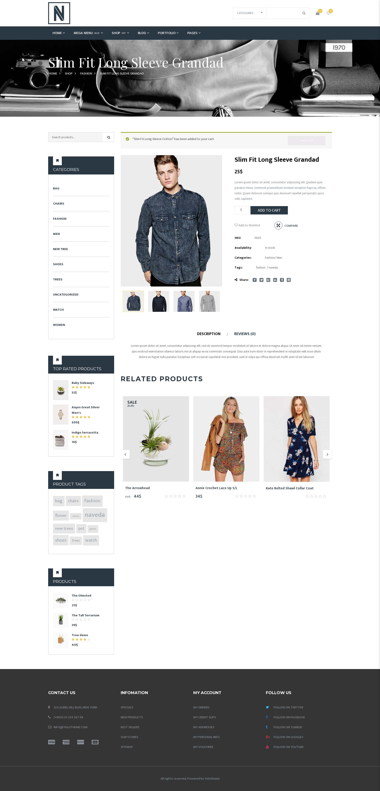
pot (81, 528)
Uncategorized (66, 294)
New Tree (60, 249)
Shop (119, 33)
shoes (60, 540)
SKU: (238, 237)
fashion (92, 501)
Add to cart (269, 210)
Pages (192, 33)
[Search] (109, 137)
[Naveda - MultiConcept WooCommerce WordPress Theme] (59, 13)
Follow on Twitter (288, 707)
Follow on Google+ (289, 737)
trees (76, 540)
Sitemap (127, 747)
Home (57, 33)
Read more (302, 488)
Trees (57, 279)
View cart (306, 140)
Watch (58, 309)
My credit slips (204, 717)
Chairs (58, 203)
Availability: (243, 247)
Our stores (129, 737)
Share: (244, 279)
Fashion (86, 73)
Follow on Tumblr (288, 727)
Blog (142, 33)
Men (56, 234)
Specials (127, 707)
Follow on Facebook (289, 717)
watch (91, 540)
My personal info (206, 737)
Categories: (243, 257)
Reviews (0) (245, 334)
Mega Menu (86, 33)
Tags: (239, 267)
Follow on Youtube (289, 747)
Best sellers (130, 727)
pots (93, 529)
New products (132, 717)
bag (58, 501)
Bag (56, 188)
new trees (64, 528)
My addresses (203, 727)
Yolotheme (212, 778)
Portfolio (166, 33)
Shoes (58, 264)
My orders (201, 707)
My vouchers (203, 747)
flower (61, 515)
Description (209, 334)
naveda (95, 515)
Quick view (171, 488)
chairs (73, 501)
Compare (291, 226)
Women (59, 325)
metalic (75, 516)
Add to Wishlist (249, 225)
